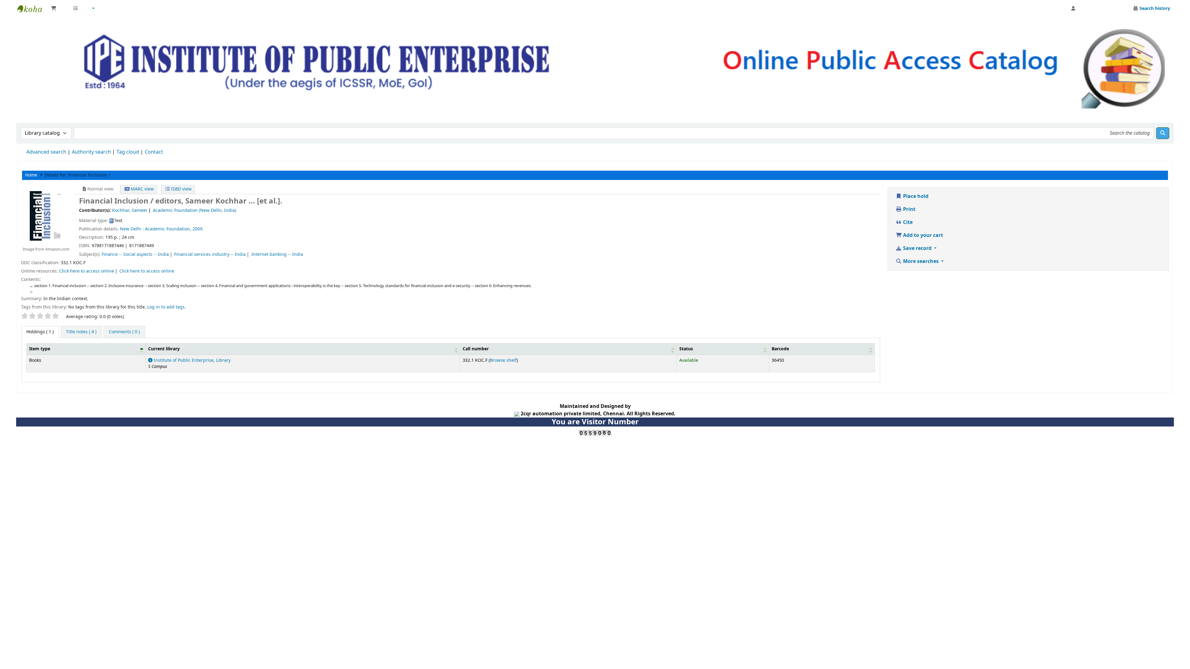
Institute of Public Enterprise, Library (191, 360)
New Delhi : (132, 229)
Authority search (91, 152)
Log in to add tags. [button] (166, 307)
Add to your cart (922, 235)
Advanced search (46, 152)
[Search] (1162, 133)
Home (31, 175)
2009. (198, 229)
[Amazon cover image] (46, 215)
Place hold (915, 196)
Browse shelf (503, 360)
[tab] (81, 332)
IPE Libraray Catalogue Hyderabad (32, 8)
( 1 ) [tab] (40, 332)
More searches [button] (921, 261)
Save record (917, 248)
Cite (907, 222)
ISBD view (181, 189)
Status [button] (686, 349)
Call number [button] (476, 349)
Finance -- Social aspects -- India (135, 254)
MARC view (142, 189)
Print (908, 209)
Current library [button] (164, 349)
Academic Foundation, (168, 229)
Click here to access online (86, 271)
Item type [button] (39, 349)
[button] (58, 9)
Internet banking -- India (277, 254)
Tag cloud (128, 152)
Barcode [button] (780, 349)
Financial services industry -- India (210, 254)
